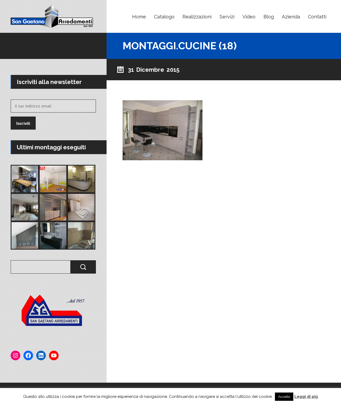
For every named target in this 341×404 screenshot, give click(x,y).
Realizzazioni (197, 16)
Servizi (227, 16)
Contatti (317, 16)
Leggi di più (306, 396)
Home (139, 16)
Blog (268, 16)
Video (248, 16)
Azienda (291, 16)
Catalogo (164, 16)
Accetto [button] (284, 397)
